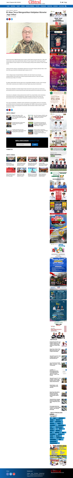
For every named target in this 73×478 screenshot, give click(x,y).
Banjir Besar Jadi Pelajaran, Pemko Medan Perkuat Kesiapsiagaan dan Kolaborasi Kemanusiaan (21, 177)
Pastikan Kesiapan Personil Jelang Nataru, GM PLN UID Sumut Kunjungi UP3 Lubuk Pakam (19, 130)
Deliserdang (58, 421)
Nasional (15, 10)
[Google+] (10, 19)
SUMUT (18, 6)
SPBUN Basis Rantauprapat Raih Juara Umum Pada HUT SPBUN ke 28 (10, 165)
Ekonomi (11, 10)
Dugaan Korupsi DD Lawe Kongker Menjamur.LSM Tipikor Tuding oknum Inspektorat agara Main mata (55, 344)
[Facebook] (7, 19)
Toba (60, 439)
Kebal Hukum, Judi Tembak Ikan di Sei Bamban (54, 386)
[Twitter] (12, 19)
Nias (51, 432)
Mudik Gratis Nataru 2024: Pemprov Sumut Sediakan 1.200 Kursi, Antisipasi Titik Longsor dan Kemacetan (19, 117)
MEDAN (23, 6)
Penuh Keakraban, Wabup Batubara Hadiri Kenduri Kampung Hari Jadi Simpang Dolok (43, 176)
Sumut (51, 437)
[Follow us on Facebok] (7, 474)
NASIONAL (13, 6)
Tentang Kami (41, 473)
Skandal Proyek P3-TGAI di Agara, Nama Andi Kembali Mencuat (55, 357)
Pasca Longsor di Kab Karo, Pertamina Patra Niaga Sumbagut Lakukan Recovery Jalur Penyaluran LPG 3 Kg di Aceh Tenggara (41, 131)
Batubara (58, 419)
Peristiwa (60, 434)
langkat (51, 428)
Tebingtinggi (53, 439)
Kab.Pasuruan (61, 425)
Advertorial (61, 418)
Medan (60, 428)
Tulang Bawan (53, 441)
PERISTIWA (49, 6)
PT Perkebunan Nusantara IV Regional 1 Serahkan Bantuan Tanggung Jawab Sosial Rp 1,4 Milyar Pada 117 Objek (40, 124)
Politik (51, 436)
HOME (8, 6)
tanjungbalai (59, 437)
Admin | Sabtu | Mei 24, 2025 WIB (11, 16)
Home (7, 10)
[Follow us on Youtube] (14, 474)
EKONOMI (55, 6)
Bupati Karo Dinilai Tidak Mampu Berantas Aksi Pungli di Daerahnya (55, 350)
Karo (51, 427)
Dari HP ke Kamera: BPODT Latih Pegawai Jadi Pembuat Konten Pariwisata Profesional (40, 116)
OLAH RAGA (61, 6)
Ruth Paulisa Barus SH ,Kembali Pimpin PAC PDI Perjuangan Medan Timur (10, 176)
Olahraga (57, 432)
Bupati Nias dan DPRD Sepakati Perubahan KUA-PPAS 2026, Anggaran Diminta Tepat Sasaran (32, 165)
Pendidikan (52, 434)
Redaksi (28, 473)
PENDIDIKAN (43, 6)
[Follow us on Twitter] (10, 474)
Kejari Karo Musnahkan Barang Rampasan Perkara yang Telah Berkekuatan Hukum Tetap (55, 394)
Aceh (54, 418)
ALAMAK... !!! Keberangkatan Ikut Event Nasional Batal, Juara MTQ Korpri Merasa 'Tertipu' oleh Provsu (54, 372)
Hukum (59, 423)
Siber (32, 473)
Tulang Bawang (53, 443)
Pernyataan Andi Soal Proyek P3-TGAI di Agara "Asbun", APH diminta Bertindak (55, 408)
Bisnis (51, 421)
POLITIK (37, 6)
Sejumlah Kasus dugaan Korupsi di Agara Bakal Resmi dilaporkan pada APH (55, 401)
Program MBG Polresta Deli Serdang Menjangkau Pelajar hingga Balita (43, 165)
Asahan (51, 419)
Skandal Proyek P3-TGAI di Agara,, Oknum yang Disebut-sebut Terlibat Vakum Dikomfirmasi (55, 380)
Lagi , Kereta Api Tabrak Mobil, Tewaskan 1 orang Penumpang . (55, 364)
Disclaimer (36, 473)
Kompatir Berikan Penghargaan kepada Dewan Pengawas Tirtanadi (18, 123)
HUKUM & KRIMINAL (30, 6)
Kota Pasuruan (59, 427)
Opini (63, 432)
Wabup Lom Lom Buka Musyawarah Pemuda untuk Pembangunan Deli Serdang (32, 176)
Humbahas (52, 425)
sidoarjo (57, 436)
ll (56, 428)
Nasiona (52, 430)
